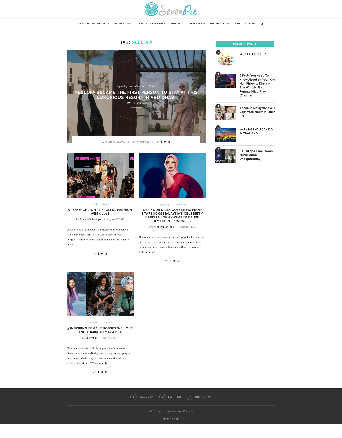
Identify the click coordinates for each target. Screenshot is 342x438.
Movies (176, 23)
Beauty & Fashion (151, 23)
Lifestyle (195, 23)
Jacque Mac (142, 103)
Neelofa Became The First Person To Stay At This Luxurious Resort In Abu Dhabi (136, 95)
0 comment (142, 141)
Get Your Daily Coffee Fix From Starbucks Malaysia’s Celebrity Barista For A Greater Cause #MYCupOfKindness (172, 215)
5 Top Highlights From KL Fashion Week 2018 (100, 211)
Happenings (122, 23)
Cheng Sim (91, 337)
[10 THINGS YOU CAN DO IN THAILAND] (225, 135)
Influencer (218, 23)
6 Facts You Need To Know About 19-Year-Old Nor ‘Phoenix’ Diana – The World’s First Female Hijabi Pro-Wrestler (257, 85)
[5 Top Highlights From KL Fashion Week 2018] (100, 175)
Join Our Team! (244, 23)
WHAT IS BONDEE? (253, 54)
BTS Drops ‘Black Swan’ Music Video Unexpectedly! (256, 155)
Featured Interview (92, 23)
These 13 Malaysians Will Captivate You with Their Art (257, 112)
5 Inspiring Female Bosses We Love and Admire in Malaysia (100, 330)
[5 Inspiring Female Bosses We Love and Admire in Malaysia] (100, 294)
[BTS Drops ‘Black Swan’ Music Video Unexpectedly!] (225, 156)
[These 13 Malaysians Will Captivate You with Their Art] (225, 113)
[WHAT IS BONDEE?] (225, 59)
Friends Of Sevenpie (90, 219)
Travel (152, 86)
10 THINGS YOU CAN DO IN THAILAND (256, 131)
